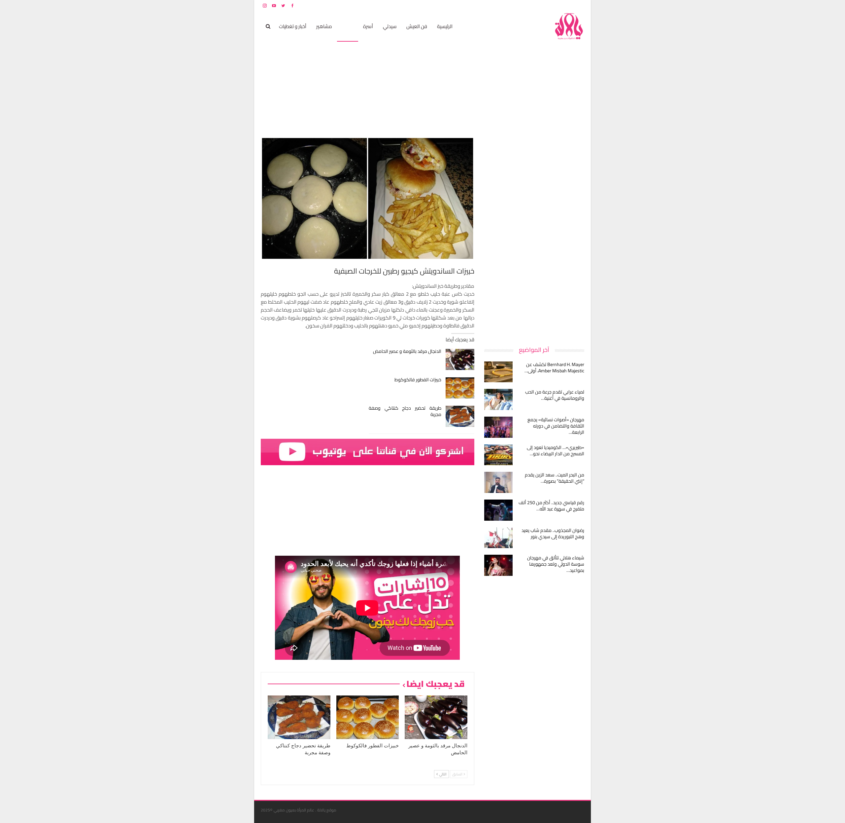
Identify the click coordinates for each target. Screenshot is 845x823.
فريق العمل (561, 5)
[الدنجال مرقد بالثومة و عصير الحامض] (460, 359)
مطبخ (347, 26)
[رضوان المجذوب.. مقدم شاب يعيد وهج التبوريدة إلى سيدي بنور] (498, 537)
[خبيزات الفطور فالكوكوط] (460, 387)
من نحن (579, 5)
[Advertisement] (534, 236)
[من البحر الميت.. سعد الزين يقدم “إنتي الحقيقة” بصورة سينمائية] (498, 482)
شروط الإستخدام (521, 5)
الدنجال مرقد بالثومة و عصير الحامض (407, 351)
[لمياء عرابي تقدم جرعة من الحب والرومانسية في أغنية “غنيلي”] (498, 399)
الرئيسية (445, 26)
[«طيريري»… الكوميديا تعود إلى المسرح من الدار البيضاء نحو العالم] (498, 455)
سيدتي (389, 26)
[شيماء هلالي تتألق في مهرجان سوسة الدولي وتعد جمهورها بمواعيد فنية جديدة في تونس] (498, 565)
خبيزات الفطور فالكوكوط (417, 379)
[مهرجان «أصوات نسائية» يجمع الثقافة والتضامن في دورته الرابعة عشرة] (498, 427)
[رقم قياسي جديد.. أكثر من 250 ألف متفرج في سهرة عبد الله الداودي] (498, 510)
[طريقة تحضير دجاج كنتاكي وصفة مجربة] (460, 416)
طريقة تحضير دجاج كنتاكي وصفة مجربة (405, 411)
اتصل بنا (542, 5)
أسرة (368, 26)
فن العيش (416, 26)
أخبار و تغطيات (292, 26)
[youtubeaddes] (367, 451)
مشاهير (324, 26)
